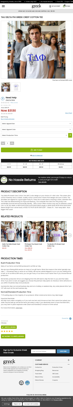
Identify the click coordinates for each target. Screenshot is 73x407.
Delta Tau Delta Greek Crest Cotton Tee (11, 245)
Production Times (57, 367)
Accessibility (56, 377)
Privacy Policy (58, 400)
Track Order (38, 373)
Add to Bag (38, 150)
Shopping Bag (39, 370)
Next (70, 235)
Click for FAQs (10, 100)
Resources (55, 370)
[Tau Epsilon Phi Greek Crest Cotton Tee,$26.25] (56, 231)
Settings (7, 404)
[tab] (9, 327)
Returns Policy (39, 377)
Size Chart (68, 113)
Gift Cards (55, 373)
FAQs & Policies (39, 380)
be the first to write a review (13, 336)
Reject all (17, 404)
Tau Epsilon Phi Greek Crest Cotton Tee (56, 245)
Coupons (55, 380)
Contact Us (38, 367)
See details (42, 182)
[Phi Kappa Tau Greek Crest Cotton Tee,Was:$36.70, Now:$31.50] (33, 231)
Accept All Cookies (31, 404)
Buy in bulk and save (7, 119)
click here (19, 308)
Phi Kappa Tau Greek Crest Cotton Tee (33, 245)
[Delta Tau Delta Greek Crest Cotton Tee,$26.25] (11, 231)
